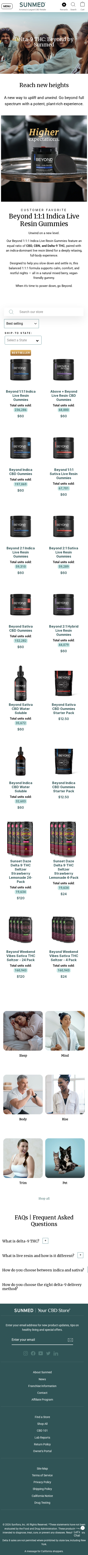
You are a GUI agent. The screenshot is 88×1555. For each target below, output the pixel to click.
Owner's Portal (42, 1451)
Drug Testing (42, 1502)
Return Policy (42, 1444)
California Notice (42, 1495)
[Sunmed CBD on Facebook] (33, 1353)
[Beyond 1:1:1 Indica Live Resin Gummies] (44, 158)
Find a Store (42, 1417)
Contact (42, 1392)
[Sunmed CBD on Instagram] (25, 1353)
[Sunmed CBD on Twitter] (48, 1353)
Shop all (44, 1198)
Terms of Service (42, 1475)
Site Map (42, 1468)
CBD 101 (42, 1430)
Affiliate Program (42, 1399)
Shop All (42, 1423)
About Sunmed (42, 1372)
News (42, 1379)
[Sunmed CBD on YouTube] (40, 1353)
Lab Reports (42, 1437)
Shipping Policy (42, 1489)
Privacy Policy (42, 1482)
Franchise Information (42, 1386)
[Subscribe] (70, 1340)
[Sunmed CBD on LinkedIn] (56, 1353)
